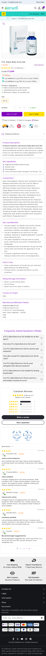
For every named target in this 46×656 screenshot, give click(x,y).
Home (14, 18)
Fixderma (5, 65)
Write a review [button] (23, 417)
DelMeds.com (19, 642)
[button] (35, 8)
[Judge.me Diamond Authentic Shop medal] (17, 435)
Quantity (4, 107)
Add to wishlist (10, 120)
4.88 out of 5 (28, 395)
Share (36, 120)
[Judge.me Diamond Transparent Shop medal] (27, 435)
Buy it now (34, 114)
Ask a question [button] (23, 422)
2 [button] (20, 548)
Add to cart (12, 114)
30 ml (5, 101)
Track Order (40, 2)
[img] (6, 451)
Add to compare (25, 120)
